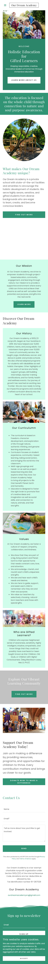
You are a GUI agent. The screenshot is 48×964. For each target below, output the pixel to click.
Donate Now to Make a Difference (24, 781)
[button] (6, 5)
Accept (24, 958)
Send (24, 848)
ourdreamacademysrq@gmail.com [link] (24, 895)
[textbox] (24, 809)
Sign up (24, 934)
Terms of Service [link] (25, 859)
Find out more (24, 214)
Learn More (24, 304)
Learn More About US (24, 80)
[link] (24, 5)
